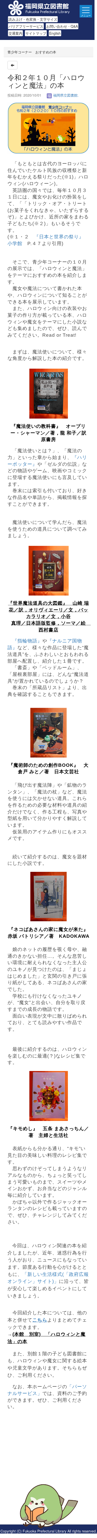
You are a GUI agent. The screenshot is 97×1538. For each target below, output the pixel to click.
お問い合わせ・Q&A (62, 26)
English (55, 33)
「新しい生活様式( (43, 1274)
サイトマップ (35, 33)
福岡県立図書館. (65, 95)
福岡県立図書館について (26, 1476)
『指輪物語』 (27, 640)
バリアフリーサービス (25, 26)
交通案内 (15, 33)
